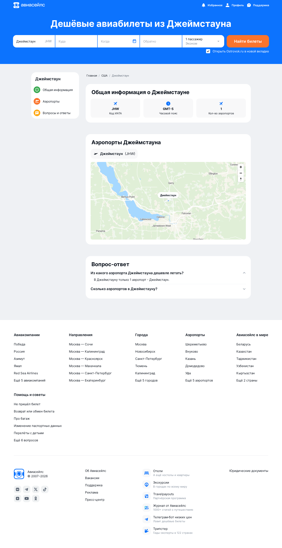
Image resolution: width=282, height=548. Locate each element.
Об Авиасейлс (95, 471)
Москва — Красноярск (86, 359)
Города (141, 335)
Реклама (91, 492)
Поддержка (93, 485)
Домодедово (195, 366)
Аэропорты (195, 335)
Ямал (18, 366)
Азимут (19, 359)
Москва (140, 344)
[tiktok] (44, 489)
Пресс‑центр (94, 500)
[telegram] (26, 489)
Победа (19, 344)
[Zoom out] (241, 173)
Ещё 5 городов (146, 380)
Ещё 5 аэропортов (199, 380)
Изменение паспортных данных (38, 426)
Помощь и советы (29, 395)
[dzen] (17, 498)
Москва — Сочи (81, 344)
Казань (190, 359)
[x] (35, 489)
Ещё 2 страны (246, 380)
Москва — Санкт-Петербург (90, 373)
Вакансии (92, 478)
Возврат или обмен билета (34, 411)
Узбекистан (245, 366)
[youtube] (26, 498)
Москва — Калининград (87, 351)
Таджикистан (246, 359)
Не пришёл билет (27, 404)
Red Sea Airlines (26, 373)
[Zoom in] (241, 167)
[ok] (35, 498)
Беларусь (243, 344)
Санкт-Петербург (148, 359)
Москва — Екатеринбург (87, 380)
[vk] (17, 489)
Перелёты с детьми (29, 433)
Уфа (188, 373)
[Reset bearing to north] (241, 179)
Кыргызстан (245, 373)
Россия (19, 351)
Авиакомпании (27, 335)
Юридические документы (248, 471)
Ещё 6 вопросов (26, 440)
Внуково (191, 351)
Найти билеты (248, 41)
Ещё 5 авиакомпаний (29, 380)
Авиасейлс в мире (252, 335)
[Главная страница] (29, 5)
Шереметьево (196, 344)
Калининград (145, 373)
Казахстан (244, 351)
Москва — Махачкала (85, 366)
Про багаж (22, 418)
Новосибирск (145, 351)
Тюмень (141, 366)
